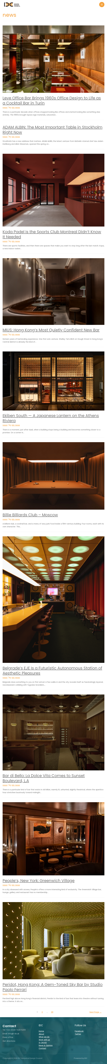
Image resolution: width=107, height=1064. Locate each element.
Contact (42, 1048)
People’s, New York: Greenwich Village (39, 880)
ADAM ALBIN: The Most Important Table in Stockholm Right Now (52, 129)
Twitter (78, 1034)
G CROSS (43, 1042)
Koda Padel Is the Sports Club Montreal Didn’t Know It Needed (52, 234)
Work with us (44, 1040)
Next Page (96, 1012)
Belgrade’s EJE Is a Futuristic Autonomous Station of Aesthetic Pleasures (52, 670)
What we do (44, 1037)
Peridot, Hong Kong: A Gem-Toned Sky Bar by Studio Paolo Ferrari (53, 987)
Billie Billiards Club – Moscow (30, 515)
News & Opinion (46, 1045)
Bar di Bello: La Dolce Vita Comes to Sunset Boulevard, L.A (44, 778)
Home (41, 1031)
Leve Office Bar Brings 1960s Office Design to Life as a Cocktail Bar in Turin (52, 100)
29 (52, 1012)
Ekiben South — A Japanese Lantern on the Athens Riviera (51, 418)
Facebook (79, 1031)
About (41, 1034)
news (5, 107)
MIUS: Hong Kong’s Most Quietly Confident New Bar (51, 330)
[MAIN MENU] (102, 4)
